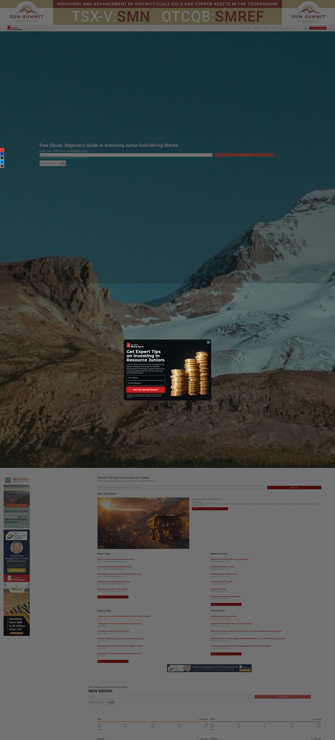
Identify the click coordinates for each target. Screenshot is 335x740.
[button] (2, 150)
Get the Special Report (145, 389)
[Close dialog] (208, 342)
